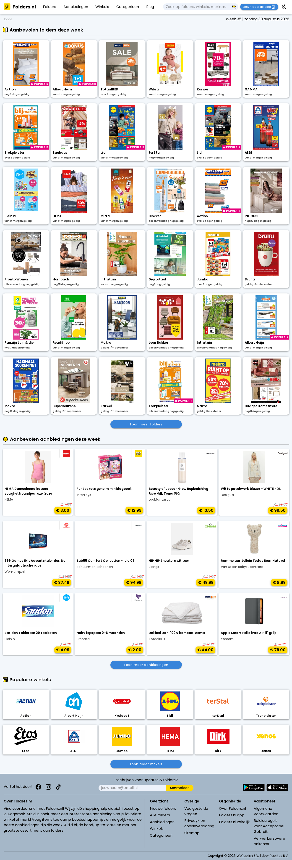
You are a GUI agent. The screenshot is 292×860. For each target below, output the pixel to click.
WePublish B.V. (248, 855)
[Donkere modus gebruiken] (284, 7)
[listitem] (49, 6)
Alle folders (160, 815)
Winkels (157, 828)
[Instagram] (48, 787)
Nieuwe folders (163, 808)
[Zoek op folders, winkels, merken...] (234, 6)
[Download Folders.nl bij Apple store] (277, 787)
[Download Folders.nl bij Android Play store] (254, 787)
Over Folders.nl (232, 808)
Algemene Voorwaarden (266, 811)
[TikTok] (58, 787)
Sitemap (191, 833)
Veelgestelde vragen (196, 811)
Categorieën (161, 835)
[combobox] (196, 7)
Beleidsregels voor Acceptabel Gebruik (269, 826)
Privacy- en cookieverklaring (199, 823)
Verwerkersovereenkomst (269, 841)
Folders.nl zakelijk (234, 822)
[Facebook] (38, 787)
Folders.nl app (231, 815)
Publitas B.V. (279, 855)
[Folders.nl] (20, 7)
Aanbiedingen (162, 822)
